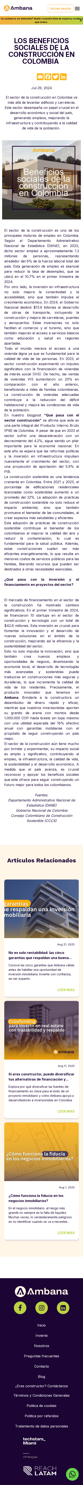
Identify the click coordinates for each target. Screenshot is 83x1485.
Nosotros (41, 1346)
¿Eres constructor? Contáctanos (41, 1386)
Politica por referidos (42, 1416)
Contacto (41, 1366)
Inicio (41, 1325)
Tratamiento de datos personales (41, 1426)
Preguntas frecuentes (41, 1356)
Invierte (42, 1335)
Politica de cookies (41, 1406)
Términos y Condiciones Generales (41, 1395)
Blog (41, 1376)
